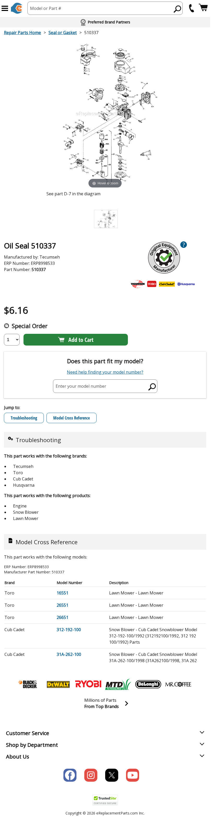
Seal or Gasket (63, 32)
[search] (177, 9)
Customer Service (27, 733)
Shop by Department (32, 744)
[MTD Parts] (118, 684)
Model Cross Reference (71, 418)
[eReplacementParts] (16, 8)
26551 (62, 605)
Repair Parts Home (22, 32)
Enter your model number (81, 386)
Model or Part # (45, 8)
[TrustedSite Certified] (105, 800)
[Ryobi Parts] (88, 684)
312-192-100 (69, 629)
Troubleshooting (24, 418)
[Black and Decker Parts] (28, 684)
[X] (111, 775)
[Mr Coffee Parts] (178, 684)
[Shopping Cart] (203, 8)
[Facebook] (69, 775)
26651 (62, 617)
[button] (5, 8)
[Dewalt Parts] (58, 684)
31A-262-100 (69, 654)
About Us (17, 756)
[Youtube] (132, 775)
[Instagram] (90, 775)
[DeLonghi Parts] (148, 684)
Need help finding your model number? (105, 372)
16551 (62, 593)
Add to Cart (80, 339)
